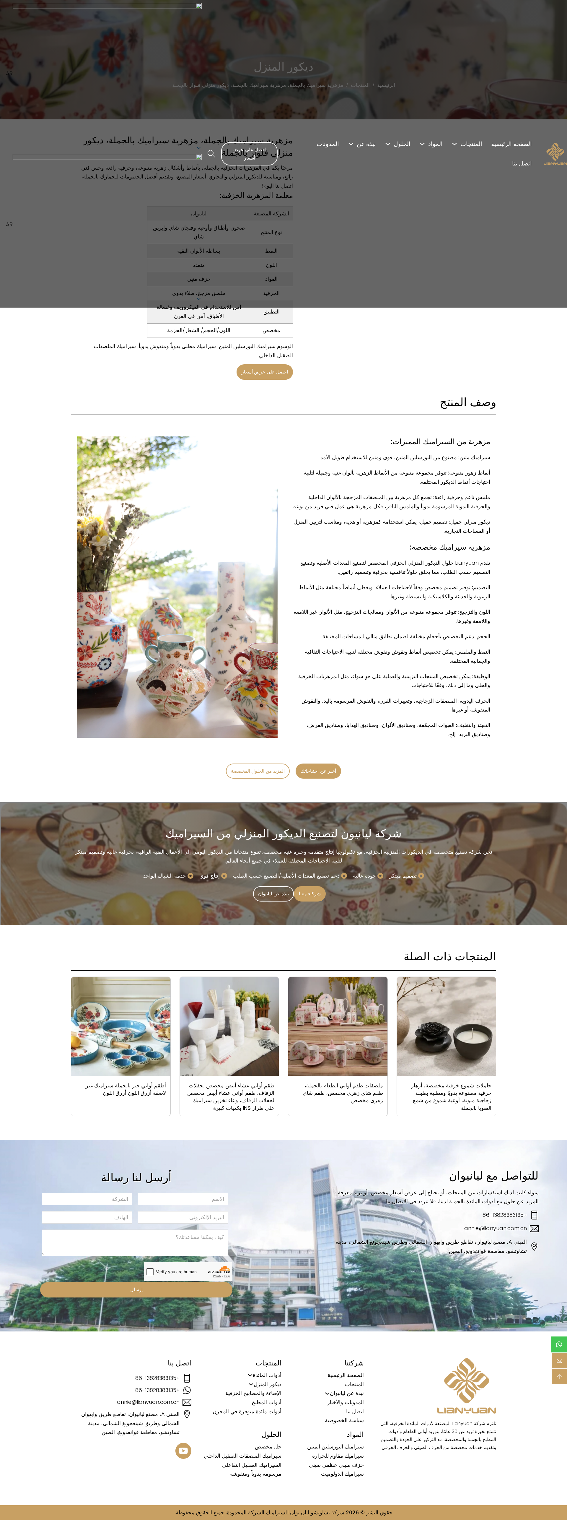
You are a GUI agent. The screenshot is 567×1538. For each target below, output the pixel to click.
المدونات (328, 144)
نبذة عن (366, 144)
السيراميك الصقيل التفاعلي (251, 1465)
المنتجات (471, 144)
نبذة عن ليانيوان (273, 893)
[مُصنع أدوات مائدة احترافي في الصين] (466, 1386)
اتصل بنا (522, 163)
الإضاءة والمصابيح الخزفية (253, 1393)
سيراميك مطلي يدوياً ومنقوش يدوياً (177, 346)
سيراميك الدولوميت (342, 1473)
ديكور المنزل (267, 1384)
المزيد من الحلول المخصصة (258, 771)
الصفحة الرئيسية (511, 144)
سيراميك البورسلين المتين (247, 346)
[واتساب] (559, 1344)
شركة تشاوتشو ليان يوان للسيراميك (305, 1512)
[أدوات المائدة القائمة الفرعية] (250, 1375)
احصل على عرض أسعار (249, 153)
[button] (101, 225)
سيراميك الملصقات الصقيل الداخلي (242, 1455)
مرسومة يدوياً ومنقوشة (255, 1473)
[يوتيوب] (183, 1452)
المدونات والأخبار (345, 1402)
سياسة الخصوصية (344, 1420)
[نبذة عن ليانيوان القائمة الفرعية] (327, 1393)
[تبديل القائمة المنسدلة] (454, 144)
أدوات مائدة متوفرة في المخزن (247, 1411)
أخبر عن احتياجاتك (318, 771)
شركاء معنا (310, 893)
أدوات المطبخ (266, 1402)
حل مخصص (268, 1446)
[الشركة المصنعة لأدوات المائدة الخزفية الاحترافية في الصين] (555, 154)
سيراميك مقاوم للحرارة (338, 1455)
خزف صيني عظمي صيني (336, 1465)
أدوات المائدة (267, 1375)
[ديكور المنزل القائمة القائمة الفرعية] (251, 1384)
